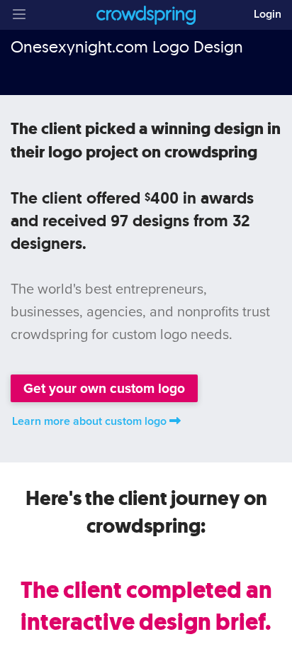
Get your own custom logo (104, 388)
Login (267, 14)
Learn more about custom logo (89, 421)
